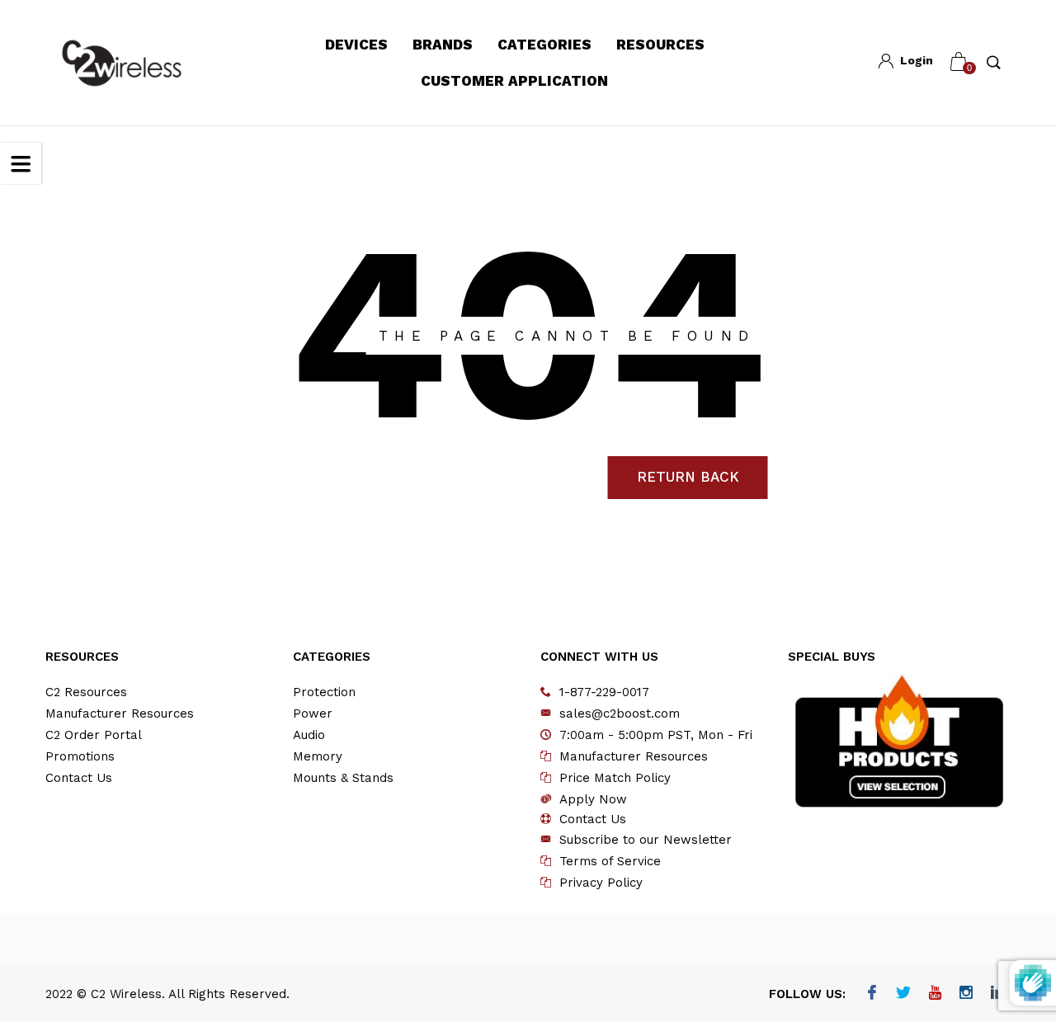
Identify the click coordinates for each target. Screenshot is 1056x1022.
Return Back (688, 477)
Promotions (80, 756)
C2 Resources (86, 692)
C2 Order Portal (93, 735)
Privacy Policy (601, 882)
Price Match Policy (615, 777)
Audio (309, 735)
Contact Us (78, 777)
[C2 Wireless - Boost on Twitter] (903, 994)
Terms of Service (610, 861)
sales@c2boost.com (619, 713)
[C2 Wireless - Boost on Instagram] (965, 994)
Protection (324, 692)
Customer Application (514, 81)
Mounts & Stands (343, 777)
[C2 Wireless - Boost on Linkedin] (997, 994)
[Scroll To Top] (1010, 950)
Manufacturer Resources (119, 713)
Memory (317, 756)
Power (312, 713)
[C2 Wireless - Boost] (121, 63)
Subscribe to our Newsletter (645, 839)
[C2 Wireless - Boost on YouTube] (934, 994)
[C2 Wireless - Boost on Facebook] (871, 994)
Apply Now (593, 799)
